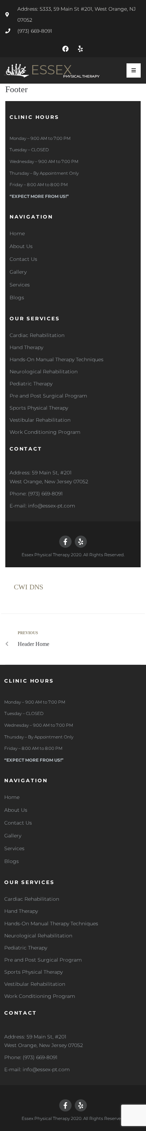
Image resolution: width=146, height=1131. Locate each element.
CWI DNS (28, 587)
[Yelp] (80, 48)
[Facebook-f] (65, 542)
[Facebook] (65, 48)
